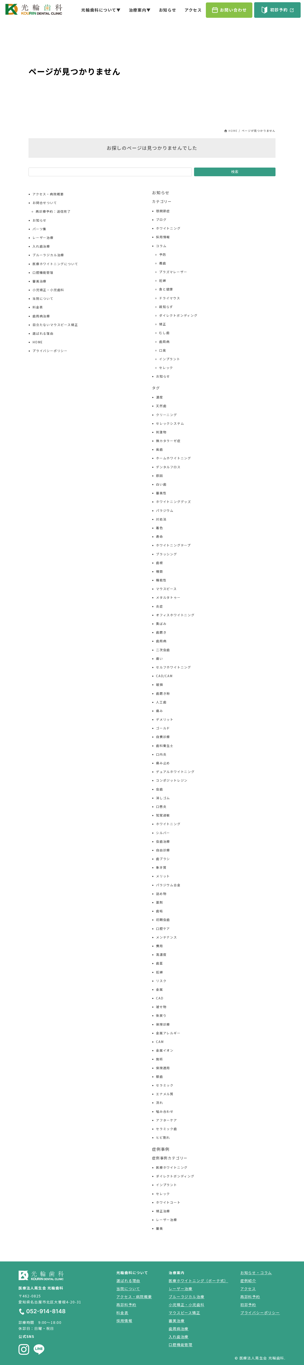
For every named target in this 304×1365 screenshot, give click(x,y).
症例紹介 (248, 1280)
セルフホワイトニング (173, 667)
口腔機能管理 (43, 272)
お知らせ (39, 220)
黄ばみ (161, 623)
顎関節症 (163, 211)
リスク (161, 981)
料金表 (37, 307)
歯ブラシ (163, 859)
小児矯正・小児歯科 (48, 290)
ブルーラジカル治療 (48, 255)
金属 (159, 989)
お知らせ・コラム (256, 1272)
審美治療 (39, 281)
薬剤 (159, 902)
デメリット (165, 719)
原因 (159, 475)
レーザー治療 (43, 237)
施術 (159, 1059)
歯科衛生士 (165, 745)
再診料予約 (126, 1304)
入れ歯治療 (41, 246)
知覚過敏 (163, 815)
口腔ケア (163, 928)
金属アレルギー (168, 1033)
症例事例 (161, 1149)
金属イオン (165, 1050)
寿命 (159, 536)
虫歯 (159, 789)
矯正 (162, 324)
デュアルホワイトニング (175, 771)
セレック (166, 367)
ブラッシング (166, 554)
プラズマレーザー (173, 272)
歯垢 (159, 911)
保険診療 (163, 1024)
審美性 (161, 493)
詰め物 (161, 893)
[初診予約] (277, 10)
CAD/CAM (164, 676)
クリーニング (166, 414)
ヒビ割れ (163, 1137)
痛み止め (163, 763)
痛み (159, 711)
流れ (159, 1102)
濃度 (159, 397)
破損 (159, 684)
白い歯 (161, 484)
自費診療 (163, 737)
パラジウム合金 (168, 885)
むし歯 (164, 332)
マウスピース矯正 (184, 1312)
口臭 (162, 350)
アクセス (248, 1288)
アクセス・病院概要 (48, 194)
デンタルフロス (168, 467)
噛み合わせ (165, 1111)
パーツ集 (39, 229)
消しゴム (163, 798)
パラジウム (165, 510)
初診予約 (248, 1304)
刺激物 (161, 432)
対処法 (161, 519)
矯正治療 (163, 1211)
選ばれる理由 (43, 333)
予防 (162, 254)
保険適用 (163, 1068)
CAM (160, 1041)
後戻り (161, 1015)
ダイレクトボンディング (178, 315)
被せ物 (161, 1007)
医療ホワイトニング (172, 1167)
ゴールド (163, 728)
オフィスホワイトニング (175, 615)
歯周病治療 (41, 316)
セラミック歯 (166, 1129)
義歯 (162, 263)
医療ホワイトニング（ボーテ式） (198, 1280)
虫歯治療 (163, 841)
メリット (163, 876)
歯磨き (161, 632)
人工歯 (161, 702)
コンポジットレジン (172, 780)
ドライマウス (169, 298)
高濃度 (161, 954)
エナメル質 (165, 1094)
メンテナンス (166, 937)
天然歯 (161, 406)
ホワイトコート (168, 1202)
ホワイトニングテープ (173, 545)
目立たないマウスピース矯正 (55, 324)
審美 (159, 1228)
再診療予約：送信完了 (53, 211)
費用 (159, 946)
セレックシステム (170, 423)
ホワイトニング (168, 228)
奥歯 (159, 449)
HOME (37, 342)
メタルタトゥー (168, 597)
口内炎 (161, 754)
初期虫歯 (163, 919)
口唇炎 (161, 806)
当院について (43, 298)
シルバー (163, 833)
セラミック (165, 1085)
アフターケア (166, 1120)
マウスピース (166, 588)
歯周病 (164, 341)
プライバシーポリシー (50, 350)
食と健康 (166, 289)
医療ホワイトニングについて (55, 264)
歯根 (159, 562)
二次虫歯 (163, 650)
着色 (159, 528)
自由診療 (163, 850)
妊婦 (162, 280)
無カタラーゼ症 (168, 440)
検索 (234, 172)
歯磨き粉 (163, 693)
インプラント (169, 359)
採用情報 (163, 237)
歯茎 (159, 963)
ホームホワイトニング (173, 458)
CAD (159, 998)
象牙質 (161, 867)
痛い (159, 658)
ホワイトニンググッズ (173, 501)
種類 (159, 571)
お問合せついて (44, 202)
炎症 (159, 606)
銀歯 (159, 1076)
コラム (161, 246)
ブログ (161, 219)
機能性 (161, 580)
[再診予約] (229, 10)
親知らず (166, 306)
